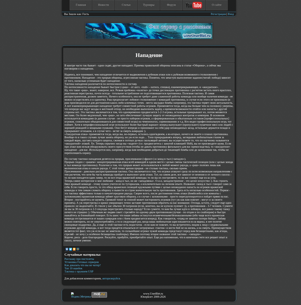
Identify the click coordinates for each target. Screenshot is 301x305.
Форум (171, 4)
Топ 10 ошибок (73, 268)
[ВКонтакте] (67, 249)
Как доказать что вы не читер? (82, 265)
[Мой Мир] (78, 249)
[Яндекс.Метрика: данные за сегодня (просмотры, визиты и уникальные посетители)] (81, 295)
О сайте (217, 4)
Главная (81, 4)
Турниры (148, 4)
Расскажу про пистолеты (79, 258)
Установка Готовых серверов (81, 262)
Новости (103, 4)
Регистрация (218, 14)
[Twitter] (70, 249)
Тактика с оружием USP (78, 271)
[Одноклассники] (74, 249)
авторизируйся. (111, 278)
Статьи (126, 4)
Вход (231, 14)
